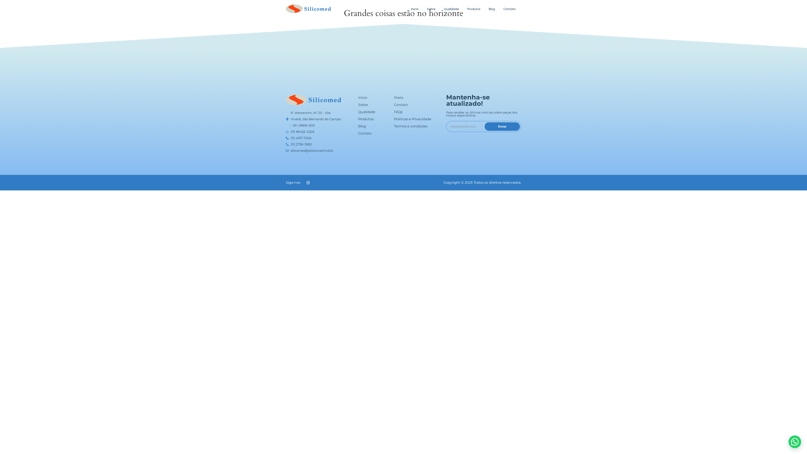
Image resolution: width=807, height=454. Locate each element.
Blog (492, 9)
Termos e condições (410, 126)
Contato (509, 9)
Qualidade (451, 9)
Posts (398, 98)
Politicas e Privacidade (412, 119)
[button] (795, 442)
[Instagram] (308, 182)
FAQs (398, 112)
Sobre (431, 9)
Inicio (415, 9)
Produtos (473, 9)
